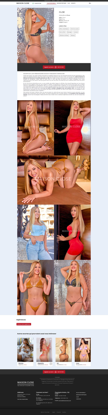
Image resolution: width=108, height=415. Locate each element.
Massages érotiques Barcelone (67, 379)
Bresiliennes (50, 379)
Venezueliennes (57, 379)
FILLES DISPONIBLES (51, 3)
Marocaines (70, 381)
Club (69, 3)
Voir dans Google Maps (22, 399)
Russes (71, 383)
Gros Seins (64, 381)
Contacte (73, 3)
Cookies (64, 412)
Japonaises (57, 384)
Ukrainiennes (65, 383)
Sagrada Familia (47, 0)
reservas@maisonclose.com (64, 400)
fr (89, 3)
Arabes (43, 383)
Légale (53, 412)
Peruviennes (48, 383)
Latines (58, 0)
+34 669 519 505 (37, 3)
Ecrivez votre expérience (23, 324)
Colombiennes (44, 379)
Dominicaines (54, 383)
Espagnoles (44, 381)
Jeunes (62, 0)
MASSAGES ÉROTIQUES (61, 3)
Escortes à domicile (57, 381)
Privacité (59, 412)
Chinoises (60, 383)
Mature (53, 0)
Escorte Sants (50, 381)
